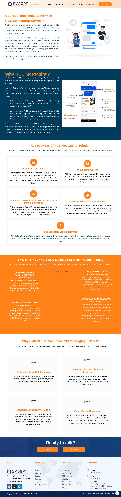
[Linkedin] (19, 486)
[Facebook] (9, 486)
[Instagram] (14, 486)
